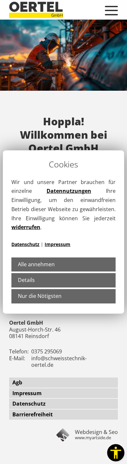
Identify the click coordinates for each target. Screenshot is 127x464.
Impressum (57, 244)
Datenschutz (25, 244)
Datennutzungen (69, 190)
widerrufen (25, 227)
